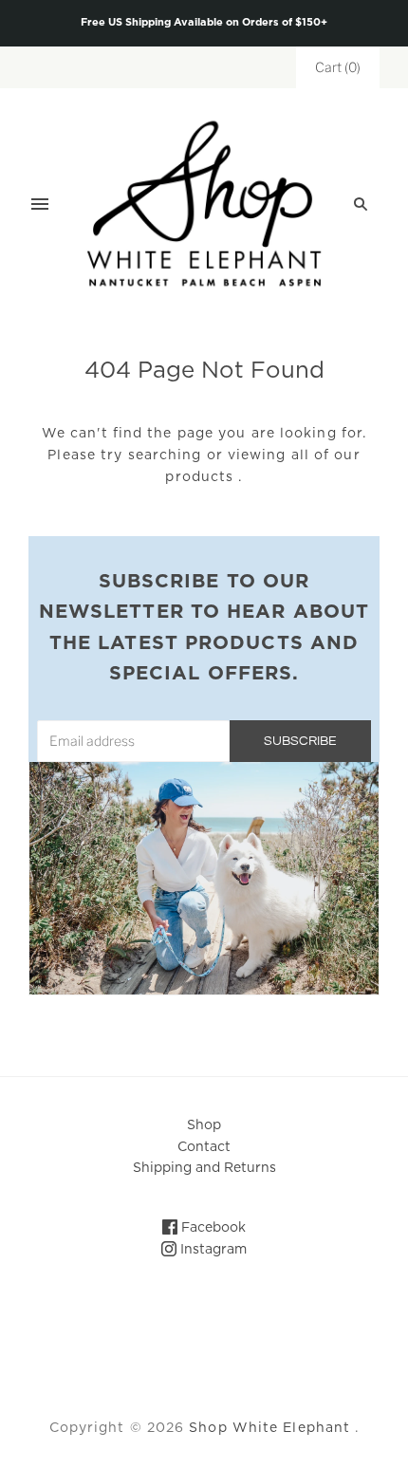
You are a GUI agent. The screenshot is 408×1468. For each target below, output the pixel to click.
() (338, 67)
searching (165, 455)
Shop (204, 1125)
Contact (204, 1147)
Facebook (211, 1228)
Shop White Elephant (269, 1428)
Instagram (211, 1249)
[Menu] (39, 204)
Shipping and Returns (204, 1168)
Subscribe (300, 741)
